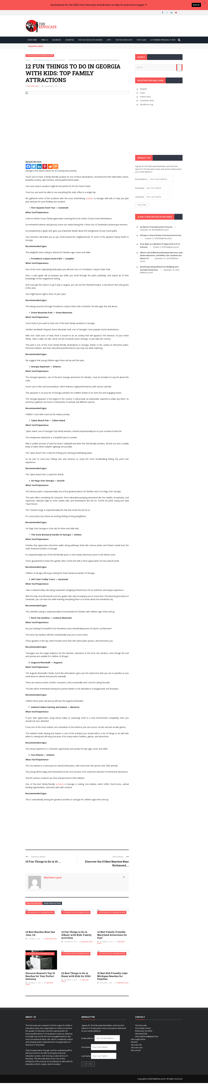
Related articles (34, 903)
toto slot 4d (135, 1050)
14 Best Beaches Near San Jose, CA (40, 933)
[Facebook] (28, 166)
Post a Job (141, 40)
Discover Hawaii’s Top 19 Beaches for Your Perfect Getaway (40, 976)
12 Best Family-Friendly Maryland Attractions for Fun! (112, 934)
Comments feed (147, 100)
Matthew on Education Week (156, 216)
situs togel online (138, 1039)
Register (143, 89)
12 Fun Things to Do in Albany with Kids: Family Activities (76, 934)
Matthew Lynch (33, 86)
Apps (109, 40)
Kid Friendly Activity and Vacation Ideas (40, 56)
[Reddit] (50, 166)
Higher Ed (56, 40)
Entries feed (145, 96)
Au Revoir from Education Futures (156, 227)
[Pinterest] (44, 166)
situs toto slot (136, 1047)
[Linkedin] (39, 166)
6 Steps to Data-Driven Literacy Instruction (160, 235)
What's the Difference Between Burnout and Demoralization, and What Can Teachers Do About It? (161, 255)
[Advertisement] (77, 824)
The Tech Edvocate (123, 40)
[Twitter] (33, 166)
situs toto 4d (136, 1044)
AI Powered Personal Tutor (163, 40)
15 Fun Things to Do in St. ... (43, 861)
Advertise (69, 40)
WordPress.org (146, 104)
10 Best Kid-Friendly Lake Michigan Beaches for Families (112, 976)
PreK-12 (44, 40)
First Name (139, 188)
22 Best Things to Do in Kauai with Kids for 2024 (76, 975)
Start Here (32, 40)
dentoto (134, 1042)
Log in (142, 92)
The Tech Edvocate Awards (90, 40)
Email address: (141, 179)
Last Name (139, 197)
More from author (52, 903)
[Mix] (55, 166)
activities (89, 198)
